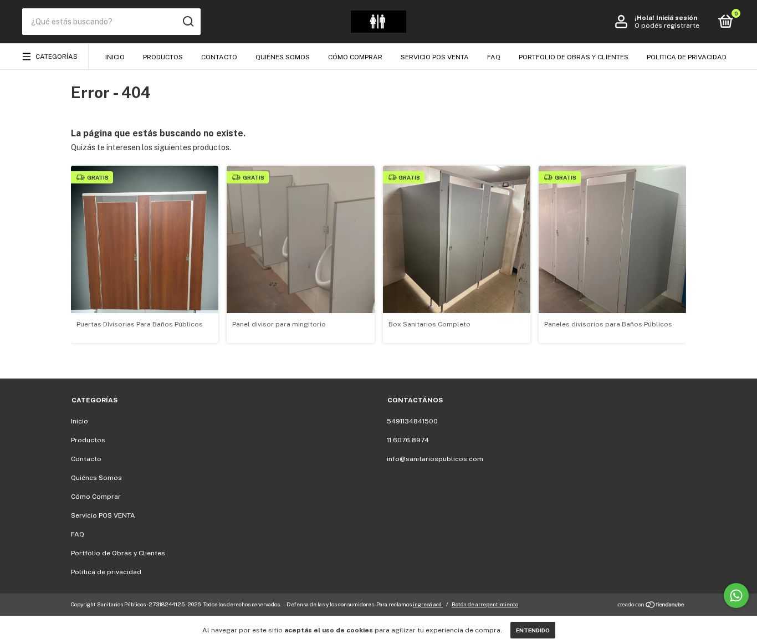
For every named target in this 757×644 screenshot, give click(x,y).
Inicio (115, 57)
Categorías (56, 56)
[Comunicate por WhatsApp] (736, 595)
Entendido (533, 630)
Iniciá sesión (676, 18)
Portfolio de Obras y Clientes (573, 57)
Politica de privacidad (687, 57)
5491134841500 (412, 421)
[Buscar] (187, 22)
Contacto (219, 57)
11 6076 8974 (408, 440)
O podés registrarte (667, 25)
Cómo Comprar (355, 57)
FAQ (493, 57)
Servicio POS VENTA (435, 57)
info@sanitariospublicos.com (435, 459)
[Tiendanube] (651, 605)
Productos (163, 57)
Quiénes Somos (282, 57)
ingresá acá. (428, 604)
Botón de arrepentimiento (485, 604)
